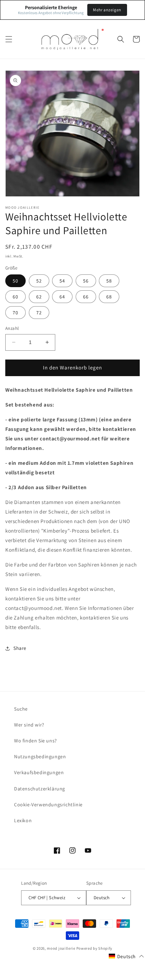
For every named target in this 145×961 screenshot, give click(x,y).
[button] (9, 39)
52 (39, 281)
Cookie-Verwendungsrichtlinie (48, 804)
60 (15, 296)
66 (86, 296)
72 (39, 312)
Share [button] (19, 648)
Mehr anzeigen (107, 9)
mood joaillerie (61, 948)
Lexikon (23, 820)
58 (109, 281)
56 (86, 281)
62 (39, 296)
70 (15, 312)
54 (62, 281)
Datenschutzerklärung (39, 788)
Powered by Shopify (94, 948)
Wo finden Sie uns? (35, 740)
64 (62, 296)
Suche (21, 709)
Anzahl (12, 328)
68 (109, 296)
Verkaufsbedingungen (39, 772)
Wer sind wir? (29, 725)
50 (15, 281)
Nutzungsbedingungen (40, 756)
